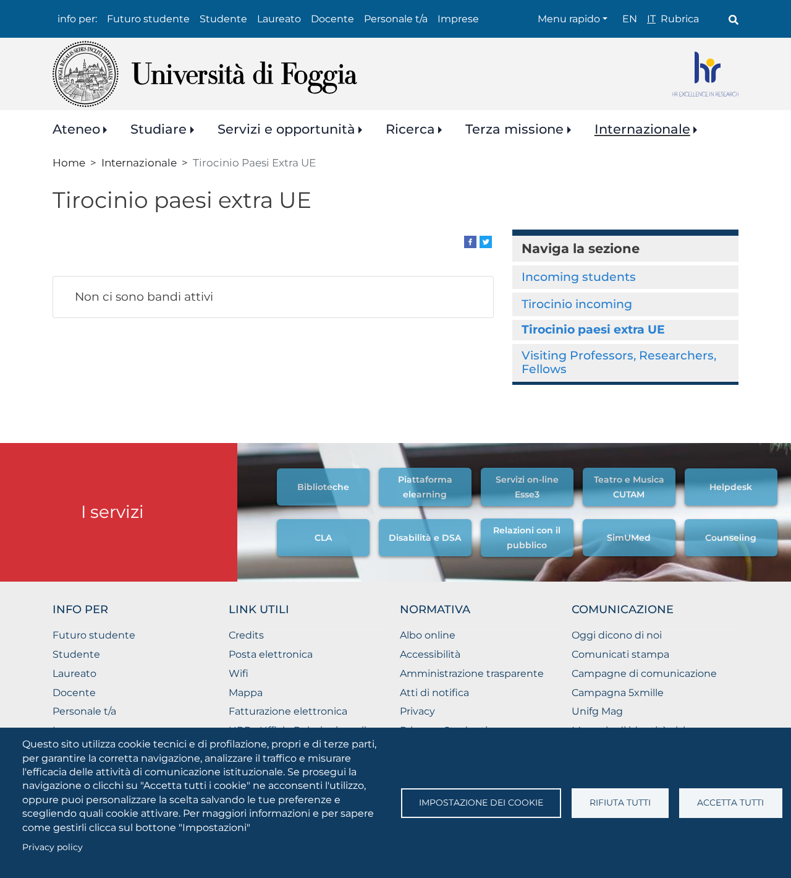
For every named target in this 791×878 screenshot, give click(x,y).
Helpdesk (730, 487)
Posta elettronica (271, 654)
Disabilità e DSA (425, 537)
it (651, 19)
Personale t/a (396, 19)
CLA (323, 537)
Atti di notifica (434, 693)
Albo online (427, 635)
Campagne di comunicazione (644, 673)
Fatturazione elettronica (288, 711)
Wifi (238, 673)
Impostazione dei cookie (481, 802)
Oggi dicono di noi (617, 635)
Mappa (246, 693)
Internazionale (642, 129)
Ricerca (410, 129)
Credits (246, 635)
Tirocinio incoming (577, 304)
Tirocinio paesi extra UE (593, 329)
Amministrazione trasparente (472, 673)
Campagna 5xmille (618, 693)
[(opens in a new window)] (470, 241)
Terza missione (514, 129)
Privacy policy (52, 847)
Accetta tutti (730, 802)
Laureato (279, 19)
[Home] (205, 74)
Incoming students (579, 277)
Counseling (730, 537)
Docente (332, 19)
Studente (223, 19)
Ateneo (76, 129)
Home (69, 162)
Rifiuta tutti (620, 802)
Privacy (417, 711)
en (629, 19)
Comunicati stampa (620, 654)
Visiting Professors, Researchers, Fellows (619, 362)
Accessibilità (430, 654)
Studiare (158, 129)
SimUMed (629, 537)
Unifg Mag (597, 711)
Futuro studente (148, 19)
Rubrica (680, 19)
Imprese (458, 19)
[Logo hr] (705, 74)
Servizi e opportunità (286, 129)
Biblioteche (323, 487)
